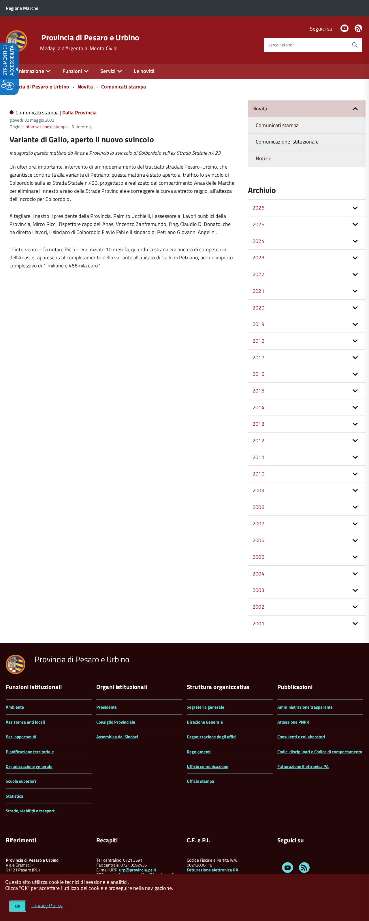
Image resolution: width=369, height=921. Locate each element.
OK (17, 906)
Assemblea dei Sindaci (117, 736)
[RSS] (358, 29)
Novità (85, 86)
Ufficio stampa (200, 781)
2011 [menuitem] (258, 457)
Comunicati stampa (123, 86)
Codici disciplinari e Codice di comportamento (319, 751)
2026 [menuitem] (258, 208)
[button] (355, 109)
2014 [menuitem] (258, 407)
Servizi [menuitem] (107, 71)
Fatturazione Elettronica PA (303, 766)
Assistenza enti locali (25, 722)
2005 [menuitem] (258, 557)
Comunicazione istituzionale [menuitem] (287, 142)
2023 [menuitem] (258, 257)
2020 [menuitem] (258, 308)
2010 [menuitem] (258, 474)
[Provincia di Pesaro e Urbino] (16, 40)
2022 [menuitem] (258, 274)
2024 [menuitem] (258, 241)
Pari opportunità (21, 736)
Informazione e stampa (46, 126)
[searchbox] (306, 45)
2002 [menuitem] (258, 607)
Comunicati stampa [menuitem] (277, 125)
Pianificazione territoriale (30, 751)
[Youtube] (344, 29)
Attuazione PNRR (293, 722)
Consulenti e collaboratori (301, 736)
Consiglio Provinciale (115, 722)
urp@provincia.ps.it (137, 870)
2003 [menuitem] (258, 590)
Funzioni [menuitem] (72, 71)
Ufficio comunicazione (207, 766)
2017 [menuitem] (258, 357)
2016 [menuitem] (258, 374)
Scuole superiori (21, 781)
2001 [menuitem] (258, 623)
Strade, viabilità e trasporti (31, 810)
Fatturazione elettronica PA (212, 870)
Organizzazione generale (29, 766)
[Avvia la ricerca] (355, 45)
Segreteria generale (205, 707)
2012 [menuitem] (258, 440)
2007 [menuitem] (258, 523)
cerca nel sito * (281, 44)
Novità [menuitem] (260, 108)
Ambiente (15, 707)
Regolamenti (199, 751)
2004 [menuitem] (258, 573)
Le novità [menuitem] (144, 71)
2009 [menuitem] (258, 490)
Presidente (106, 707)
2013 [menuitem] (258, 424)
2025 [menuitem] (258, 224)
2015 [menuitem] (258, 391)
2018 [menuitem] (258, 341)
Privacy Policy (47, 905)
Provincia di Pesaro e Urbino (90, 37)
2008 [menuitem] (258, 507)
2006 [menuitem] (258, 540)
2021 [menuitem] (258, 291)
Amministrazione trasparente (305, 707)
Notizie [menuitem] (263, 158)
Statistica (14, 796)
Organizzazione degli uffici (211, 736)
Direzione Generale (205, 722)
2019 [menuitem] (258, 324)
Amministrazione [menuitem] (25, 71)
